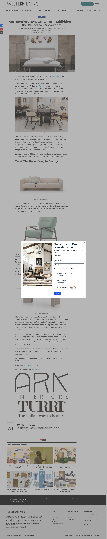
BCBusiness (60, 275)
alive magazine (60, 282)
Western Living (60, 271)
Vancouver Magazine (62, 280)
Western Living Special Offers (64, 273)
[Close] (85, 242)
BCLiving (59, 278)
